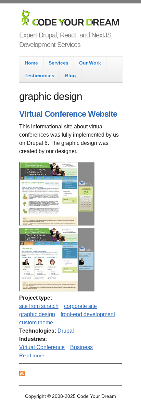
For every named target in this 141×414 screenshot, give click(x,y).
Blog (70, 75)
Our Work (90, 63)
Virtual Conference (42, 347)
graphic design (37, 314)
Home (31, 63)
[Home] (70, 19)
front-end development (88, 314)
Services (58, 63)
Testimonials (39, 75)
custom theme (36, 322)
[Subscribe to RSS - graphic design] (22, 374)
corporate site (80, 306)
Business (81, 347)
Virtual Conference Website (68, 113)
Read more (31, 355)
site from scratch (39, 306)
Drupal (65, 331)
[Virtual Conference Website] (56, 224)
